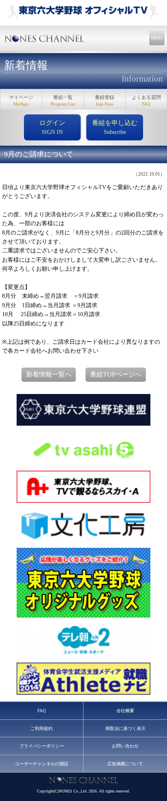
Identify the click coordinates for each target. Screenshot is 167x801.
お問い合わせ (125, 745)
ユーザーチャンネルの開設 (42, 763)
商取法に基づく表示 (125, 728)
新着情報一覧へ (48, 374)
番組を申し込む (114, 127)
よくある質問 (146, 100)
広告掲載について (125, 763)
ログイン (52, 127)
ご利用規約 (41, 728)
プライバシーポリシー (41, 745)
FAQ (41, 710)
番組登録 (104, 100)
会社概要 (125, 710)
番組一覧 (63, 100)
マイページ (21, 100)
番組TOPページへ (115, 374)
